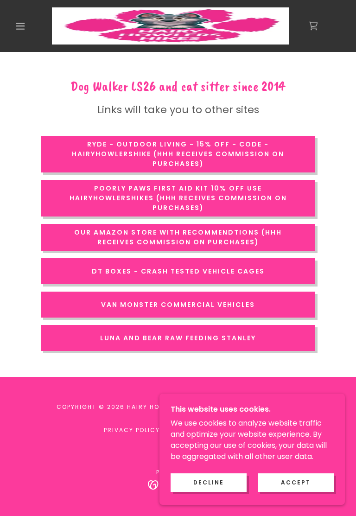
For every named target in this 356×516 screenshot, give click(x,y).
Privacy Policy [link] (132, 430)
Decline (208, 482)
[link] (170, 26)
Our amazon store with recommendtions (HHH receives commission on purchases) (178, 237)
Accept (296, 482)
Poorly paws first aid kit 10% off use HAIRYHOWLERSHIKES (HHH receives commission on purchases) (178, 198)
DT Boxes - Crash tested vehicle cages (178, 271)
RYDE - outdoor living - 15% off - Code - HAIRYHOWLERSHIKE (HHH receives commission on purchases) (178, 154)
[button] (20, 26)
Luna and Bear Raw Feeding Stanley (178, 338)
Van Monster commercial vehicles (178, 304)
